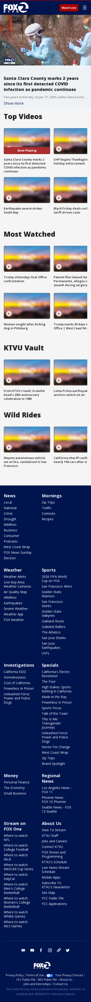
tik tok (59, 950)
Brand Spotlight (53, 763)
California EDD (15, 671)
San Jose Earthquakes (51, 645)
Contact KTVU (52, 846)
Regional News (51, 778)
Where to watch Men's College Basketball (16, 888)
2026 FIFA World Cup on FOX (54, 578)
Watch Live (69, 8)
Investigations (19, 665)
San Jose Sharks (54, 638)
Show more (14, 103)
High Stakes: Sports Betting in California (56, 689)
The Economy (14, 787)
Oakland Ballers (53, 626)
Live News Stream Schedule (55, 869)
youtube (32, 950)
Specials (50, 665)
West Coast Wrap (17, 547)
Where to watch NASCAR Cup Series (18, 867)
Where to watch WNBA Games (16, 914)
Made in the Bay (54, 697)
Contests (48, 513)
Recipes (47, 519)
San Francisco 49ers (57, 586)
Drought (10, 519)
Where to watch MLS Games (16, 924)
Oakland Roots (53, 621)
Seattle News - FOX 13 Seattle (56, 809)
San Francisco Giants (52, 603)
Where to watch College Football (16, 847)
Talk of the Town (55, 713)
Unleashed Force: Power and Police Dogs (17, 698)
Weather (13, 570)
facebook (41, 950)
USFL (46, 653)
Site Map (48, 892)
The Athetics (51, 632)
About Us (51, 823)
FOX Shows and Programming (54, 854)
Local (8, 502)
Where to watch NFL (16, 837)
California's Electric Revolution (56, 673)
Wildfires (10, 524)
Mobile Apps (51, 877)
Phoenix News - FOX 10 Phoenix (54, 799)
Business (10, 530)
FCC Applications (54, 904)
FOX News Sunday (18, 552)
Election (10, 558)
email (23, 950)
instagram (50, 950)
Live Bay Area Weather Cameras (17, 584)
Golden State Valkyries (51, 613)
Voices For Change (56, 747)
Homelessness (15, 677)
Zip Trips (48, 502)
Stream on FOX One (15, 826)
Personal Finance (17, 782)
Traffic (47, 508)
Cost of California (17, 683)
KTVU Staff (50, 835)
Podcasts (11, 541)
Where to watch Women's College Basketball (17, 902)
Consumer (11, 535)
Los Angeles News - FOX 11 (57, 789)
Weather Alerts (15, 576)
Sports (49, 570)
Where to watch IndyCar (16, 876)
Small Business (15, 793)
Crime (8, 513)
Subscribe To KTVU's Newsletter (56, 885)
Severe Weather (16, 608)
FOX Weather (14, 619)
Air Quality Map (15, 592)
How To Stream (54, 830)
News (9, 495)
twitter (67, 950)
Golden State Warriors (51, 594)
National (10, 508)
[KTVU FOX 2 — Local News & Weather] (17, 7)
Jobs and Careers (54, 841)
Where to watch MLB (16, 857)
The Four (49, 681)
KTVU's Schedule (54, 862)
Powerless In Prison (19, 688)
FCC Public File (53, 898)
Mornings (52, 495)
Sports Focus (52, 708)
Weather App (13, 614)
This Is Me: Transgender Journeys (51, 723)
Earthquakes (13, 603)
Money (11, 775)
